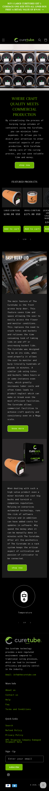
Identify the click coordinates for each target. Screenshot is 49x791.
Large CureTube (12, 210)
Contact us (11, 695)
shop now (24, 165)
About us (10, 690)
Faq (7, 704)
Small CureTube (32, 210)
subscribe (14, 767)
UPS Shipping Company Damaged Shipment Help (23, 741)
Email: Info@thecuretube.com (20, 675)
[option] (24, 6)
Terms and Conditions (18, 709)
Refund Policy (13, 730)
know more (18, 428)
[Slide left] (19, 239)
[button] (3, 40)
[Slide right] (30, 239)
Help (7, 699)
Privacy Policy (14, 735)
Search (9, 725)
